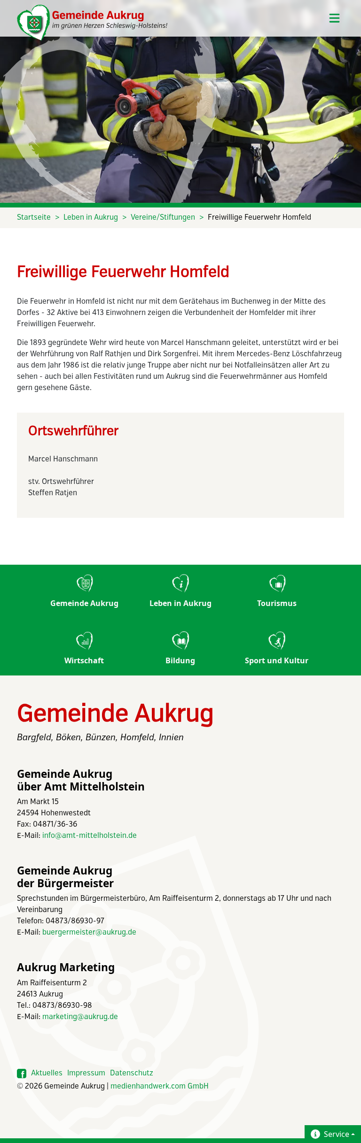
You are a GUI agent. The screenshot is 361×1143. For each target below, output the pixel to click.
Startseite (34, 218)
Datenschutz (131, 1073)
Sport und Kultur (276, 660)
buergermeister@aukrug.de (89, 932)
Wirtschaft (84, 660)
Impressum (86, 1073)
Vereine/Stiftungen (163, 218)
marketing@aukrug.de (80, 1017)
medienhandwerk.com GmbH (159, 1086)
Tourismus (277, 603)
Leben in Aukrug (90, 218)
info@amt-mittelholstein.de (89, 836)
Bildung (180, 660)
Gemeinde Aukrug (84, 603)
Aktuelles (47, 1073)
